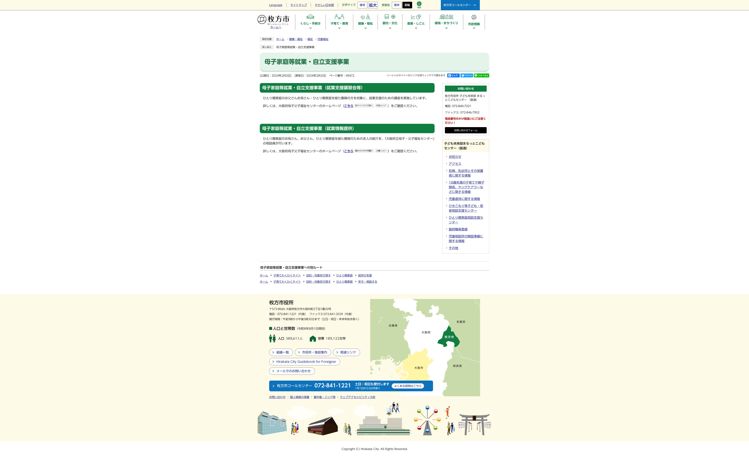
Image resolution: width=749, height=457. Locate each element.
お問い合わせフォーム (465, 130)
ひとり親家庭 (344, 275)
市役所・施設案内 (314, 352)
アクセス (455, 163)
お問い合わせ (277, 397)
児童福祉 (323, 39)
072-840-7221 (461, 106)
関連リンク (348, 352)
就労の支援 (365, 275)
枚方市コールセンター (457, 5)
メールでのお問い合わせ (293, 371)
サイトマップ (298, 5)
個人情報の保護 (299, 397)
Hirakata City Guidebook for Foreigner (306, 361)
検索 (419, 7)
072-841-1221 (286, 314)
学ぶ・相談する (367, 281)
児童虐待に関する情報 (464, 198)
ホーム (280, 39)
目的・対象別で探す (318, 275)
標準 (362, 5)
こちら (365, 151)
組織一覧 (282, 352)
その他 (453, 248)
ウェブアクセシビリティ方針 (357, 397)
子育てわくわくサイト (287, 275)
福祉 (310, 39)
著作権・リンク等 (324, 397)
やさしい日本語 (324, 5)
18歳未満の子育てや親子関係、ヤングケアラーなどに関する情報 (466, 187)
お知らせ (455, 156)
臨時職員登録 (458, 229)
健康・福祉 (296, 39)
